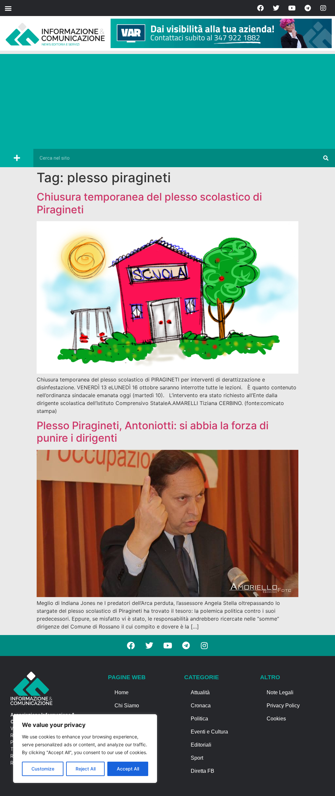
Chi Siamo (127, 705)
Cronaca (201, 705)
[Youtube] (291, 8)
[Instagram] (323, 8)
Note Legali (280, 692)
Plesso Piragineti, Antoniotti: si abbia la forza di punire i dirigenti (153, 431)
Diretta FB (202, 771)
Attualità (200, 692)
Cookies (276, 718)
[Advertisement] (167, 100)
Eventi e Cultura (209, 731)
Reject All (86, 768)
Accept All (128, 768)
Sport (197, 758)
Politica (199, 718)
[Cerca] (326, 158)
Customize (42, 768)
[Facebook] (260, 8)
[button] (8, 8)
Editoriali (201, 745)
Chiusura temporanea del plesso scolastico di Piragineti (149, 203)
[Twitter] (276, 8)
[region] (85, 748)
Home (122, 692)
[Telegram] (307, 8)
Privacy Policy (283, 705)
